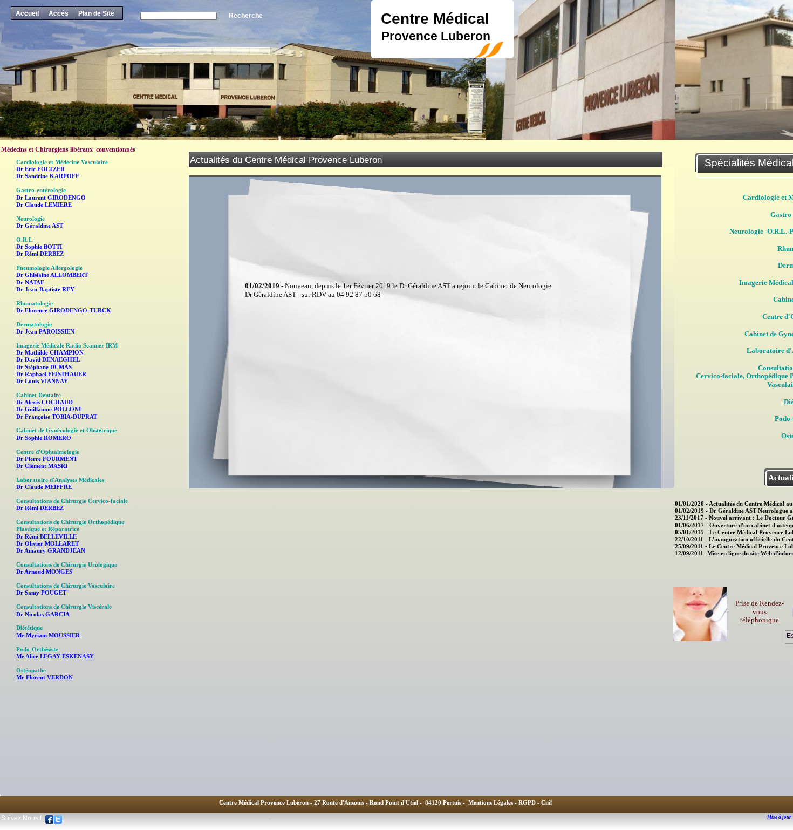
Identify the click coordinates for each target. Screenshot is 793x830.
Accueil (27, 13)
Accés (59, 13)
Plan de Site (96, 13)
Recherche (246, 15)
